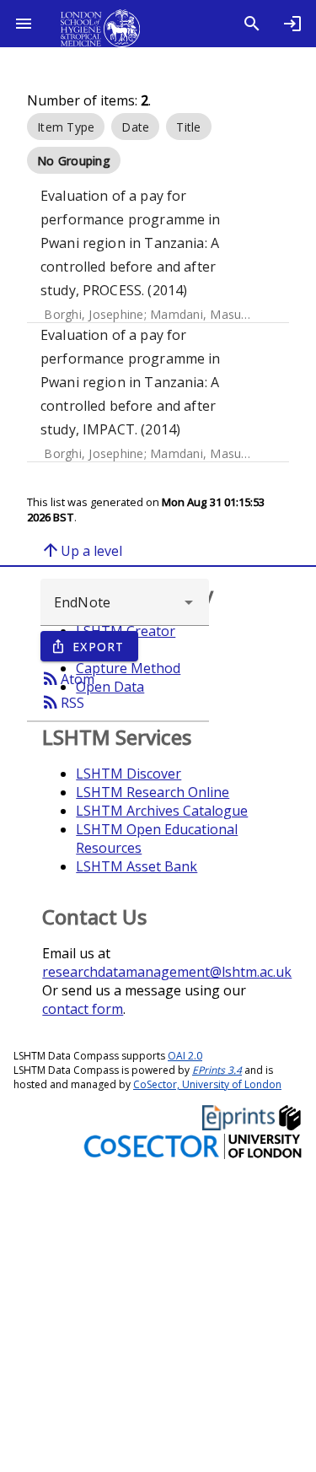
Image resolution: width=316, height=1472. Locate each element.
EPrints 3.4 (217, 1070)
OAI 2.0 (185, 1056)
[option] (65, 126)
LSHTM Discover (128, 773)
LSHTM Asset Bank (136, 866)
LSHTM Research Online (152, 792)
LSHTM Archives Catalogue (162, 810)
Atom (67, 678)
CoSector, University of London (207, 1084)
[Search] (252, 23)
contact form (82, 1009)
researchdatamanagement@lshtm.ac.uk (167, 971)
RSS (62, 702)
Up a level (81, 550)
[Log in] (292, 23)
